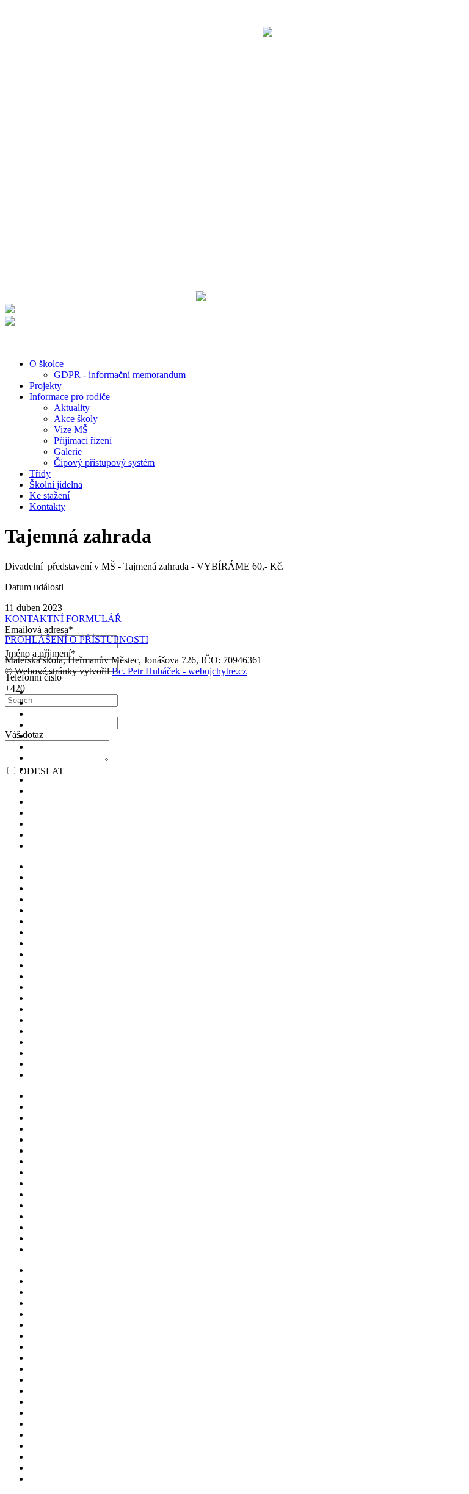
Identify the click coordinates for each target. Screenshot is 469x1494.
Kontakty (47, 506)
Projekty (45, 386)
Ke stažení (49, 495)
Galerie (68, 451)
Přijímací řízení (83, 440)
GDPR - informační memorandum (120, 375)
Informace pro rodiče (69, 396)
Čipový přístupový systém (104, 462)
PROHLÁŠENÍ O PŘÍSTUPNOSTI (76, 639)
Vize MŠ (71, 429)
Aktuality (72, 407)
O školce (46, 364)
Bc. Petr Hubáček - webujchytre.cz (179, 671)
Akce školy (76, 418)
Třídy (40, 473)
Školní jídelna (55, 484)
